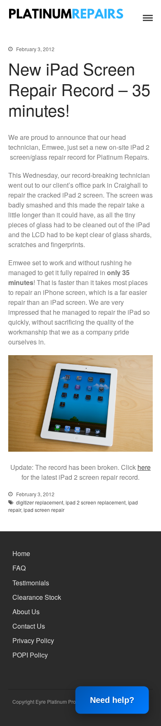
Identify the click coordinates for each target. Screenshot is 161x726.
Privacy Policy (33, 640)
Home (21, 553)
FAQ (19, 568)
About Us (26, 611)
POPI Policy (30, 655)
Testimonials (30, 582)
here (144, 467)
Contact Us (28, 626)
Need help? (112, 700)
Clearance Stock (36, 597)
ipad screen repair (44, 509)
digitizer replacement (39, 502)
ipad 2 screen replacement (95, 502)
